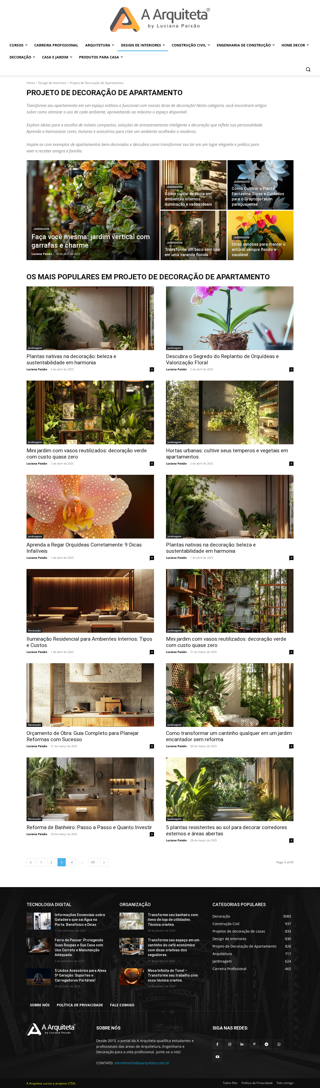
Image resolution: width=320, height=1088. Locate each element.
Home (30, 83)
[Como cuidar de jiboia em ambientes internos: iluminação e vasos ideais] (193, 185)
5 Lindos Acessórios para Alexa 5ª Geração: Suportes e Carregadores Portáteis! (80, 975)
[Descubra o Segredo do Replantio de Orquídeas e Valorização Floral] (230, 318)
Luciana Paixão (36, 369)
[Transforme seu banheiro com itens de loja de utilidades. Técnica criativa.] (132, 921)
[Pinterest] (254, 1044)
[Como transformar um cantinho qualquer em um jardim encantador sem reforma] (230, 695)
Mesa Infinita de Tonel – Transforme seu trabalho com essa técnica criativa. (173, 975)
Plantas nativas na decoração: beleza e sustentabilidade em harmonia (71, 359)
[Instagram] (229, 1044)
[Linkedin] (242, 1044)
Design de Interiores (52, 83)
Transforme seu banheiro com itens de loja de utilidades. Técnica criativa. (173, 920)
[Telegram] (267, 1044)
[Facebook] (217, 1044)
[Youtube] (217, 1057)
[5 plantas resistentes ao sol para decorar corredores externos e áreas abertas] (230, 789)
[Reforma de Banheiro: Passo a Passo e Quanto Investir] (90, 789)
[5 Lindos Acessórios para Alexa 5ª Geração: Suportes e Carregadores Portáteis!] (38, 976)
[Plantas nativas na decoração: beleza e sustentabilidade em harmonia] (90, 318)
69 (93, 862)
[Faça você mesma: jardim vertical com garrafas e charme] (93, 210)
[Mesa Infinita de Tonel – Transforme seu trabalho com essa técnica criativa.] (132, 976)
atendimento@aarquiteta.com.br (142, 1063)
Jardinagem (41, 229)
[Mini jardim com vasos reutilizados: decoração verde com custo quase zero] (90, 412)
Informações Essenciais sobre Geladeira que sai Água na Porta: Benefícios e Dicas (80, 920)
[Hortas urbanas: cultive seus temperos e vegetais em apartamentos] (230, 412)
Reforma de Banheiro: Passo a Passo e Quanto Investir (89, 827)
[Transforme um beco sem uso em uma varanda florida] (193, 235)
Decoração (34, 630)
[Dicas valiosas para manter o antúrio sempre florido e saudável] (261, 235)
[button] (308, 69)
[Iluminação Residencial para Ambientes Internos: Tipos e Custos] (90, 601)
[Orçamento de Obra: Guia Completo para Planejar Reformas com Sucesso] (90, 695)
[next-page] (104, 862)
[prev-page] (30, 862)
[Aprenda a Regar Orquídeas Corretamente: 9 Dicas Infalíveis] (90, 507)
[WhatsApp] (279, 1044)
